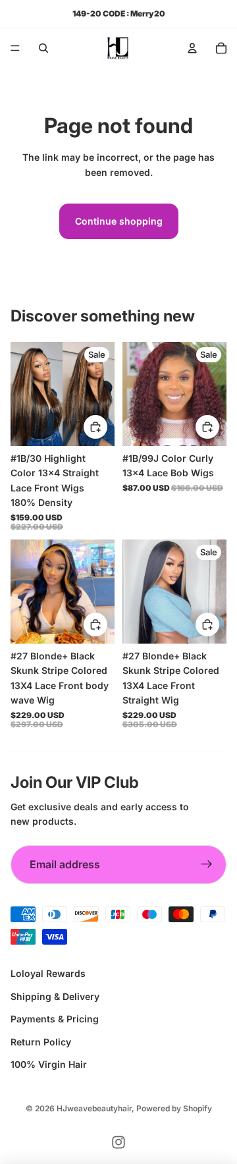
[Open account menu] (192, 48)
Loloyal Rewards (48, 973)
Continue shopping (119, 221)
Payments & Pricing (55, 1018)
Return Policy (41, 1041)
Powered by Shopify (174, 1108)
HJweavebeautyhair (94, 1108)
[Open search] (43, 48)
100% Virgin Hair (49, 1064)
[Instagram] (118, 1142)
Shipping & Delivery (55, 996)
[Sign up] (207, 865)
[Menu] (15, 48)
